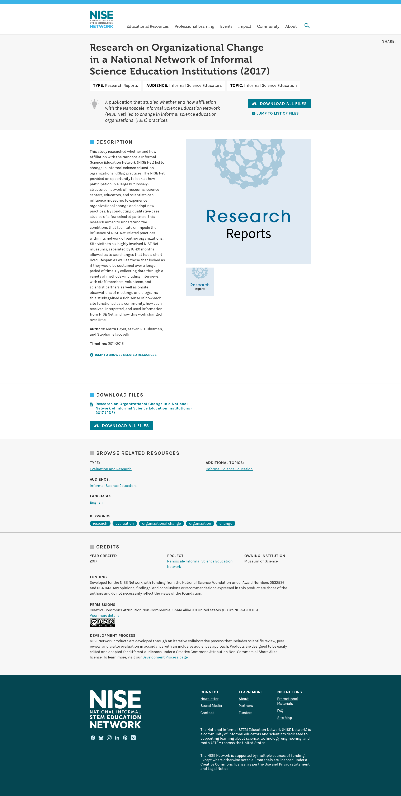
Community (268, 26)
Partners (246, 705)
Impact (244, 26)
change (226, 523)
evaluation (125, 523)
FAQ (280, 710)
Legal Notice (218, 768)
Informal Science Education (229, 469)
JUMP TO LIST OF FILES (278, 113)
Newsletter (209, 698)
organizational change (161, 523)
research (100, 523)
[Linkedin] (117, 738)
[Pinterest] (125, 738)
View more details (104, 615)
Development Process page (165, 657)
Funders (245, 712)
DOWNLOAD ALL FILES (283, 103)
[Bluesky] (101, 738)
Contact (207, 712)
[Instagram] (109, 738)
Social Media (211, 705)
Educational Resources (148, 26)
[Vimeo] (133, 738)
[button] (200, 282)
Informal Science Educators (113, 485)
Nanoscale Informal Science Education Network (200, 564)
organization (200, 523)
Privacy (285, 764)
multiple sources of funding (281, 755)
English (96, 502)
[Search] (307, 26)
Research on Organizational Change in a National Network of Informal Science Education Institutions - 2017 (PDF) (144, 408)
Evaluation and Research (111, 469)
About (291, 26)
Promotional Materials (287, 701)
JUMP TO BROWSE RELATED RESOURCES (126, 355)
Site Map (284, 717)
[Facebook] (93, 738)
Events (226, 26)
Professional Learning (194, 26)
